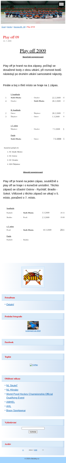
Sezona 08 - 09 (19, 27)
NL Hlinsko (12, 390)
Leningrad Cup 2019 (33, 331)
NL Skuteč (11, 385)
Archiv (9, 27)
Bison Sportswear (16, 410)
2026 (35, 450)
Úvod (4, 27)
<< (23, 450)
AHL (8, 406)
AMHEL (10, 402)
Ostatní (10, 304)
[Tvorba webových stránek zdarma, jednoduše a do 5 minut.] (40, 458)
